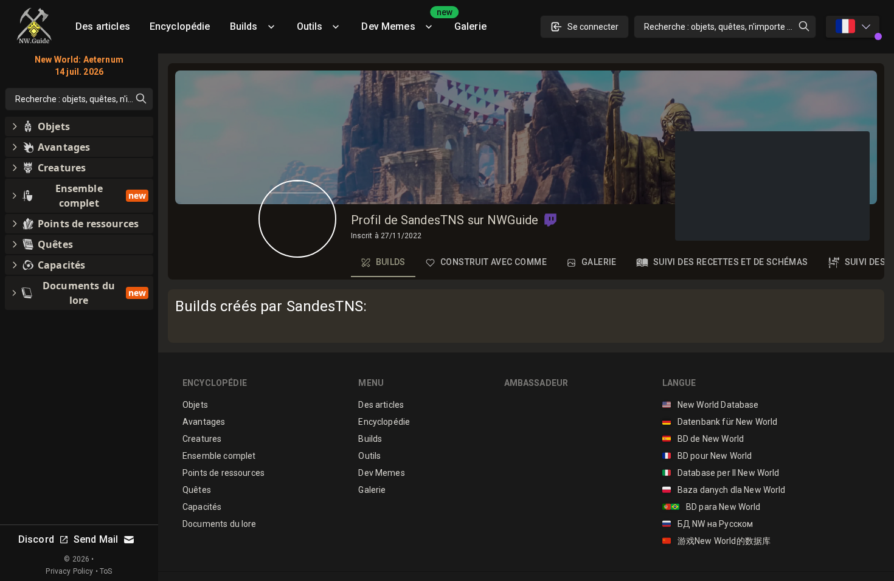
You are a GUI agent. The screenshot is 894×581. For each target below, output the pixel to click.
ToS (106, 571)
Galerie (470, 26)
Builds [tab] (391, 262)
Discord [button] (36, 539)
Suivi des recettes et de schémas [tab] (730, 262)
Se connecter (593, 27)
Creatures (201, 439)
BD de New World (703, 439)
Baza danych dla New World (724, 490)
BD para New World (711, 507)
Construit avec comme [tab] (493, 262)
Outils (310, 26)
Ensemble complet (218, 456)
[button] (550, 220)
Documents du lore (219, 524)
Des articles (102, 26)
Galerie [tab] (599, 262)
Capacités (201, 507)
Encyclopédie (180, 26)
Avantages (203, 422)
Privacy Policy (69, 571)
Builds (244, 26)
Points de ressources (223, 473)
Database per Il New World (721, 473)
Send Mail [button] (96, 539)
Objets (195, 405)
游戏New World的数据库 (716, 541)
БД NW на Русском (708, 524)
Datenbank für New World (720, 422)
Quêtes (196, 490)
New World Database (710, 405)
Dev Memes (402, 22)
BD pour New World (707, 456)
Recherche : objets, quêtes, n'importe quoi (723, 27)
